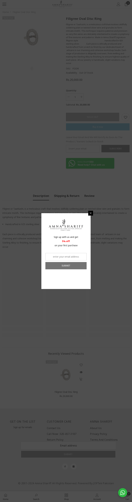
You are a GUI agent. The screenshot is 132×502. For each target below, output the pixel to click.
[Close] (90, 213)
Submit (66, 265)
